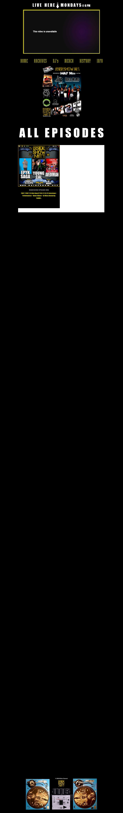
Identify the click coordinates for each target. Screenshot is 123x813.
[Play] (65, 807)
